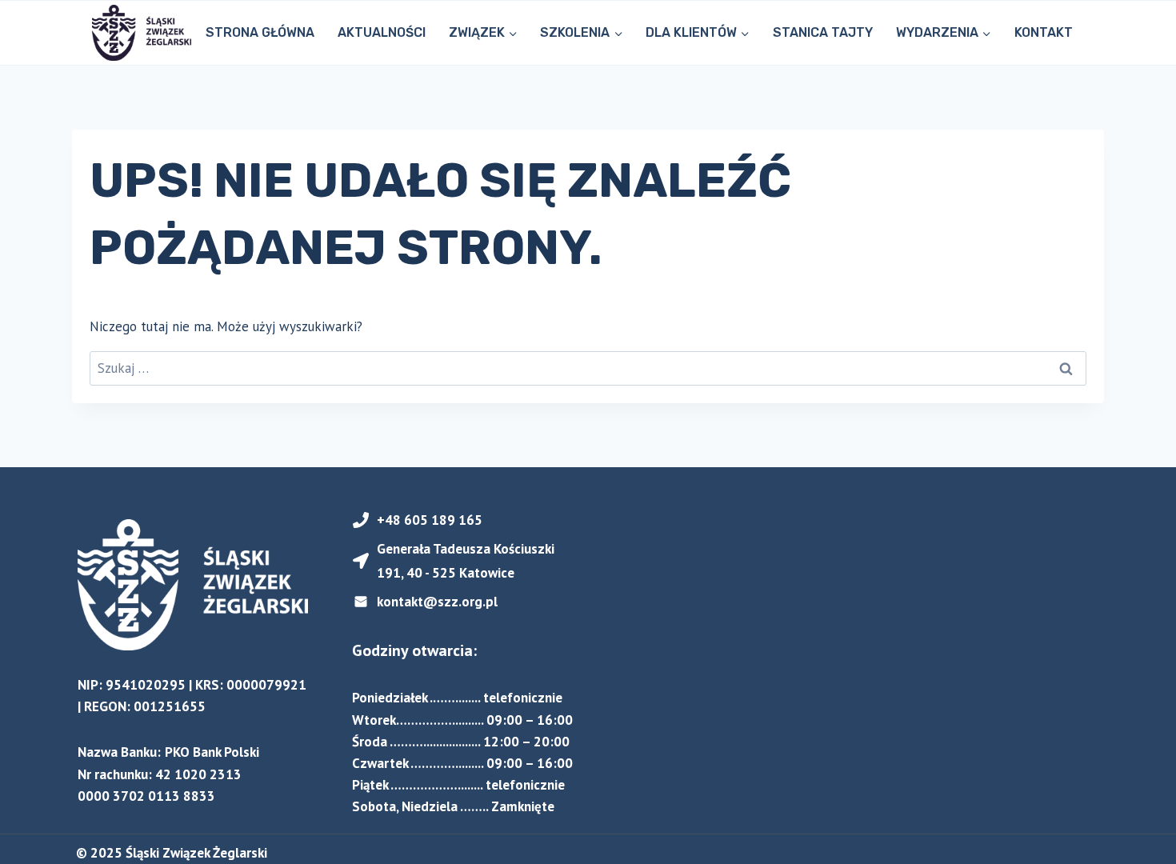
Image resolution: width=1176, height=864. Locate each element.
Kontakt (1043, 32)
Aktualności (382, 32)
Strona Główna (260, 32)
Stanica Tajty (823, 32)
